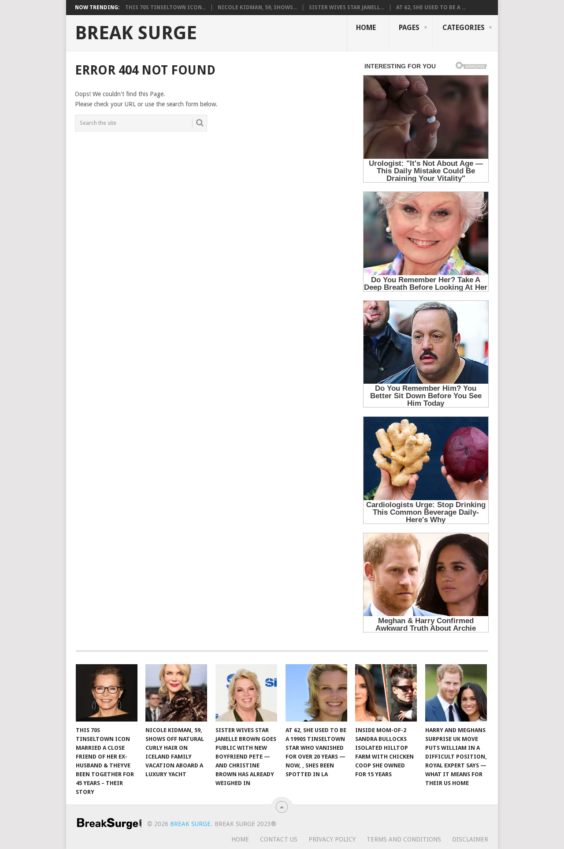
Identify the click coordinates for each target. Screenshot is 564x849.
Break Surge (136, 33)
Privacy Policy (332, 839)
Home (366, 27)
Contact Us (278, 839)
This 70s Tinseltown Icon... (165, 7)
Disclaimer (470, 839)
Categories (463, 27)
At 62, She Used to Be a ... (431, 7)
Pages (409, 27)
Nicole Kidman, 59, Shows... (257, 7)
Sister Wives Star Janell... (346, 7)
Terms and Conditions (404, 839)
